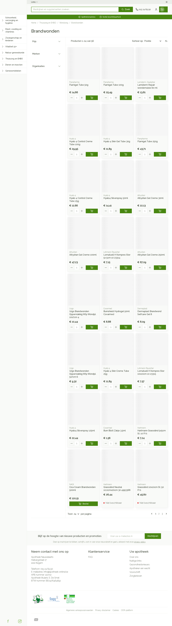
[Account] (156, 9)
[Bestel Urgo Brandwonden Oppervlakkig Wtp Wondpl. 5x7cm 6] (92, 386)
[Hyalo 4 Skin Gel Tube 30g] (118, 120)
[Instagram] (20, 621)
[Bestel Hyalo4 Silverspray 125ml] (92, 443)
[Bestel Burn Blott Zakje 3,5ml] (126, 443)
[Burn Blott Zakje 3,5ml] (118, 409)
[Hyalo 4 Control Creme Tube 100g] (83, 120)
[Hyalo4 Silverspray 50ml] (118, 176)
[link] (152, 513)
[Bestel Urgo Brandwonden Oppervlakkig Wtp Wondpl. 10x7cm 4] (92, 327)
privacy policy (140, 542)
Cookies (116, 610)
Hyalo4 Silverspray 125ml (82, 430)
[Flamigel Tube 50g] (83, 63)
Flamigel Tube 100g (113, 85)
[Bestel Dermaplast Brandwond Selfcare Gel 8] (160, 327)
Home (33, 23)
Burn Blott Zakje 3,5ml (114, 430)
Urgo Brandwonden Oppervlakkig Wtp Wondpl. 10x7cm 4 (82, 314)
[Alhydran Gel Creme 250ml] (152, 233)
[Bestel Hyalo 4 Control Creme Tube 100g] (92, 154)
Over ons (134, 557)
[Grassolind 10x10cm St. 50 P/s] (152, 466)
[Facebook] (8, 621)
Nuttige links (135, 560)
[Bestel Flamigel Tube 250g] (160, 154)
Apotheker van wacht (140, 568)
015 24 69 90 (47, 569)
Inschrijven (153, 536)
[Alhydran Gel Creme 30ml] (152, 176)
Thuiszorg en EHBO (47, 23)
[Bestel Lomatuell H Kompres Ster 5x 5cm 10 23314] (126, 267)
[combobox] (75, 9)
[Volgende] (166, 513)
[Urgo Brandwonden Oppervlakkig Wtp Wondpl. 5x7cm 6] (83, 349)
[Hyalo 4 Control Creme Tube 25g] (83, 176)
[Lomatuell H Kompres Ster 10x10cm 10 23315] (152, 349)
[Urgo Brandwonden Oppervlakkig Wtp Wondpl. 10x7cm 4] (83, 290)
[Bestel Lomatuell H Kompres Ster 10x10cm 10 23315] (160, 386)
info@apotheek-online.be (56, 572)
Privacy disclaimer (102, 610)
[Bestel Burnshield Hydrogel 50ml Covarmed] (126, 327)
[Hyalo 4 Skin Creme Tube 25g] (118, 349)
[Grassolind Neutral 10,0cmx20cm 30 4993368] (118, 466)
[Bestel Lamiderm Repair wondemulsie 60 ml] (160, 97)
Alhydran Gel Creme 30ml (150, 198)
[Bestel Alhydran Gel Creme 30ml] (160, 211)
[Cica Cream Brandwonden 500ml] (83, 466)
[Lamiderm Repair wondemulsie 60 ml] (152, 63)
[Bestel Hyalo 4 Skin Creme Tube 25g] (126, 386)
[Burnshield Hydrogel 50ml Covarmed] (118, 290)
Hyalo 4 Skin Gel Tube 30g (116, 141)
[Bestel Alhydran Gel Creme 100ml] (92, 267)
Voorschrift (135, 572)
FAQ (90, 557)
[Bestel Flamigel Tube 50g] (92, 97)
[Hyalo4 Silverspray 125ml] (83, 409)
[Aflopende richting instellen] (166, 41)
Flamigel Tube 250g (147, 141)
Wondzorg (63, 23)
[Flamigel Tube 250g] (152, 120)
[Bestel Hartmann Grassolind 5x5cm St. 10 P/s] (160, 443)
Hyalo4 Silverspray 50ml (115, 198)
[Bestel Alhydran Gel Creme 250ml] (160, 267)
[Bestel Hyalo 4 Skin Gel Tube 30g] (126, 154)
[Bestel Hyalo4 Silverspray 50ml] (126, 211)
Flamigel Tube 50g (78, 85)
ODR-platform (127, 610)
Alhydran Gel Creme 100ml (82, 254)
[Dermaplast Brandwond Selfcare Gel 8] (152, 290)
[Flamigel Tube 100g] (118, 63)
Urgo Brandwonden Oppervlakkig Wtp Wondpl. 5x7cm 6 (82, 374)
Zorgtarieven (136, 576)
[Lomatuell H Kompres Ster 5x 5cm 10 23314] (118, 233)
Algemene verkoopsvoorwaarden (79, 610)
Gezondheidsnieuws (140, 564)
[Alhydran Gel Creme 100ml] (83, 233)
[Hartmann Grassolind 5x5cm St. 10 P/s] (152, 409)
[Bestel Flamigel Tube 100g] (126, 97)
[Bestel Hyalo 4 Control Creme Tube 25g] (92, 211)
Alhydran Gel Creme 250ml (151, 254)
